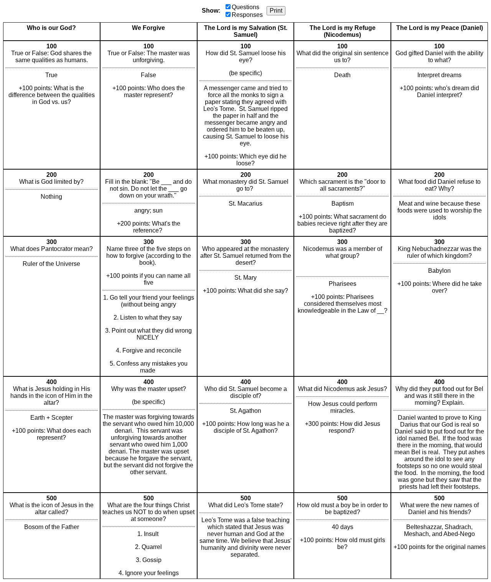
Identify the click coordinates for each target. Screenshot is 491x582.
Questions (245, 7)
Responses (247, 15)
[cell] (51, 105)
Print (276, 10)
